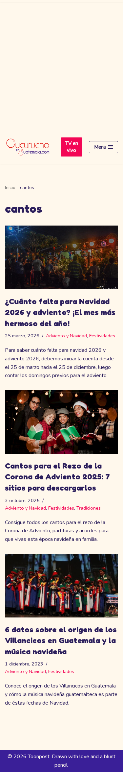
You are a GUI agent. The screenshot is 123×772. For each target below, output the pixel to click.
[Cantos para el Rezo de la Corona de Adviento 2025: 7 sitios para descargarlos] (61, 422)
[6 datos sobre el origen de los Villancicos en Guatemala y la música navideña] (61, 585)
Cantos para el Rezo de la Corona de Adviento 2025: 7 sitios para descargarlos (57, 477)
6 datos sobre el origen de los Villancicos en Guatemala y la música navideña (61, 640)
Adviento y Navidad (66, 335)
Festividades (102, 335)
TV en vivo (71, 147)
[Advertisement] (61, 65)
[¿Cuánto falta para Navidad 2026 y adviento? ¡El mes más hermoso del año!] (61, 257)
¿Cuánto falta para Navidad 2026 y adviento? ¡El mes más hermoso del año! (60, 312)
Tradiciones (88, 508)
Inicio (10, 187)
